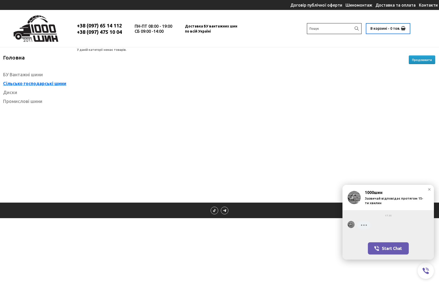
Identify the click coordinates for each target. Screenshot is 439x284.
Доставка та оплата (395, 5)
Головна (14, 57)
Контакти (428, 5)
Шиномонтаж (359, 5)
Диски (10, 92)
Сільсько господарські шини (34, 83)
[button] (429, 189)
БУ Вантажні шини (23, 74)
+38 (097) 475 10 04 (99, 32)
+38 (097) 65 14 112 (99, 25)
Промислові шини (22, 101)
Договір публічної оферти (316, 5)
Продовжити (422, 60)
